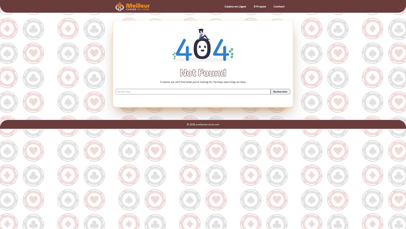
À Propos (260, 6)
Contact (279, 6)
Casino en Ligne (235, 6)
